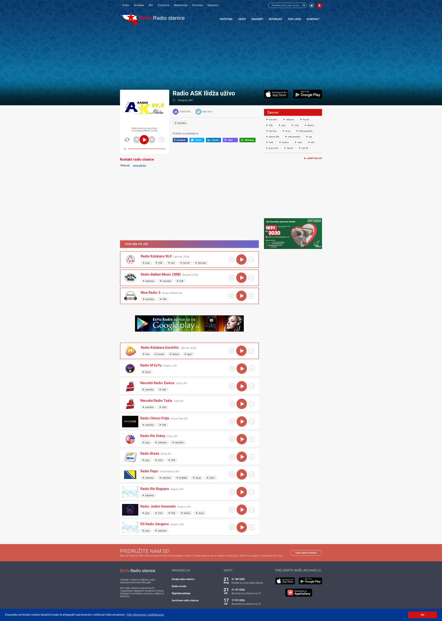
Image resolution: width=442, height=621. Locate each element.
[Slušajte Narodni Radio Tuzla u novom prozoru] (251, 404)
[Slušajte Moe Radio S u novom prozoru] (251, 296)
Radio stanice (162, 18)
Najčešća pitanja (181, 593)
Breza (164, 453)
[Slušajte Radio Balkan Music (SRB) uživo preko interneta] (241, 277)
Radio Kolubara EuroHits (160, 347)
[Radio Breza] (130, 457)
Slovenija (197, 5)
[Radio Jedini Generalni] (130, 510)
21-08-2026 (238, 579)
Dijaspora (213, 5)
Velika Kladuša (167, 471)
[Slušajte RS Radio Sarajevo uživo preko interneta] (242, 527)
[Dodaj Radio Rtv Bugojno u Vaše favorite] (232, 492)
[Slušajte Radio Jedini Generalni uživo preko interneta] (242, 509)
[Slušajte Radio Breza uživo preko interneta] (242, 457)
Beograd (186, 274)
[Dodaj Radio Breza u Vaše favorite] (232, 457)
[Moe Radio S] (130, 296)
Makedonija (180, 5)
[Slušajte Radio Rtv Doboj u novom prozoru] (251, 439)
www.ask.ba (139, 165)
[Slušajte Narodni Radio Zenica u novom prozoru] (251, 386)
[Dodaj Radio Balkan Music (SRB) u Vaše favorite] (231, 278)
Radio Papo (149, 471)
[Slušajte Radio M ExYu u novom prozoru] (251, 369)
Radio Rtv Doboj (152, 436)
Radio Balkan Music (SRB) (161, 274)
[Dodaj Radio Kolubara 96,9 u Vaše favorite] (231, 259)
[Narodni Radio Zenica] (130, 386)
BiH (151, 5)
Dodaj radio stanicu (306, 553)
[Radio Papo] (130, 474)
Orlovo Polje (177, 418)
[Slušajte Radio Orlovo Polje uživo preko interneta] (242, 421)
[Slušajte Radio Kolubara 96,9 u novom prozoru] (251, 259)
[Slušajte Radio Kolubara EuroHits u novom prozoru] (251, 351)
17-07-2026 (238, 600)
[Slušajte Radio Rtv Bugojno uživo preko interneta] (242, 492)
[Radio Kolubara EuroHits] (130, 351)
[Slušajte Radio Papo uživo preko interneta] (242, 474)
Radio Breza (149, 453)
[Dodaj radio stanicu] (311, 5)
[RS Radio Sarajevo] (130, 527)
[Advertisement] (221, 57)
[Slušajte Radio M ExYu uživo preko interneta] (242, 368)
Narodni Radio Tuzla (156, 400)
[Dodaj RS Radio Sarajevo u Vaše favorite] (232, 527)
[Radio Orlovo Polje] (130, 421)
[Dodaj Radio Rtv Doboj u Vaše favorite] (232, 439)
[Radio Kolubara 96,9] (130, 259)
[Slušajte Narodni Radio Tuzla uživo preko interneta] (242, 404)
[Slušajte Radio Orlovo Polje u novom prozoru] (251, 421)
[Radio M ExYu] (130, 369)
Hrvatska (139, 5)
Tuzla (176, 401)
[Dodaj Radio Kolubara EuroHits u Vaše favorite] (231, 351)
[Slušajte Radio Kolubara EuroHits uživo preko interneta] (241, 351)
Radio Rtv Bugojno (154, 489)
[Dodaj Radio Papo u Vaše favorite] (232, 474)
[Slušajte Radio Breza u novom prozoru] (251, 457)
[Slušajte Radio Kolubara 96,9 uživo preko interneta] (241, 259)
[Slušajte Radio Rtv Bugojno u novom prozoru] (251, 492)
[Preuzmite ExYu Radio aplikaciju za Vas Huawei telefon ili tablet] (298, 593)
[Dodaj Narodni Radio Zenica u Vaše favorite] (232, 386)
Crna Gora (163, 5)
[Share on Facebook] (181, 141)
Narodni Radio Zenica (157, 383)
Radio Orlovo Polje (154, 418)
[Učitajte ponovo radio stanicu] (127, 139)
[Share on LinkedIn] (214, 141)
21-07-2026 (238, 589)
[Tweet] (197, 141)
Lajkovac (177, 256)
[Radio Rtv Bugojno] (130, 492)
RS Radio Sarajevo (154, 524)
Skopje (165, 292)
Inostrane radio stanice (185, 600)
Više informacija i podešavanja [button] (145, 614)
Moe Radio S (150, 292)
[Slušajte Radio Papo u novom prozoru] (251, 474)
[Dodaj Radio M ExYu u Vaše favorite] (232, 369)
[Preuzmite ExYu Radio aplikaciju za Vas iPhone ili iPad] (276, 94)
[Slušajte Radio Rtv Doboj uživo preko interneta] (242, 439)
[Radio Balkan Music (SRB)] (130, 278)
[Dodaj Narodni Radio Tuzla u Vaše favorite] (232, 404)
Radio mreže (179, 586)
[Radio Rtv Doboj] (130, 439)
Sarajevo (183, 100)
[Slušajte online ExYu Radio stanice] (129, 17)
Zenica (179, 383)
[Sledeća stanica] (151, 139)
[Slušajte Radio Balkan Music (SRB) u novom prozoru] (251, 278)
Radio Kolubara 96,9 (156, 256)
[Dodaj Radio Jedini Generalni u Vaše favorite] (232, 510)
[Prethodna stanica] (136, 139)
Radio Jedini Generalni (158, 506)
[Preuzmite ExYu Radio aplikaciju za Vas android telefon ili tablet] (307, 94)
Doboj (170, 436)
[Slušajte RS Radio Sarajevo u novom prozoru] (251, 527)
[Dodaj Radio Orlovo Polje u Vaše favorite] (232, 421)
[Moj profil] (319, 5)
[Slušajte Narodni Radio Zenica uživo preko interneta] (242, 386)
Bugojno (175, 489)
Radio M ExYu (151, 365)
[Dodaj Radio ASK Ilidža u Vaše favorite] (162, 140)
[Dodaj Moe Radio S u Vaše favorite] (231, 296)
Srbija (125, 5)
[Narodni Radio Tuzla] (130, 404)
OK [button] (422, 614)
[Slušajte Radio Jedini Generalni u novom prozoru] (251, 510)
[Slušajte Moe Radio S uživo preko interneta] (241, 296)
